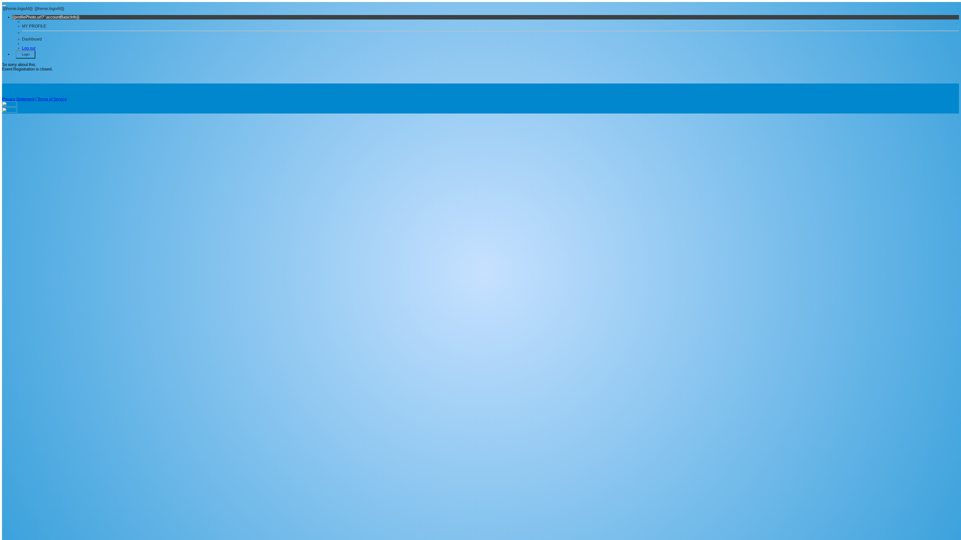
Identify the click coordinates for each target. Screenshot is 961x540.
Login (26, 54)
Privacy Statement (18, 99)
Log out (28, 48)
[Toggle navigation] (4, 5)
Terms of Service (52, 99)
